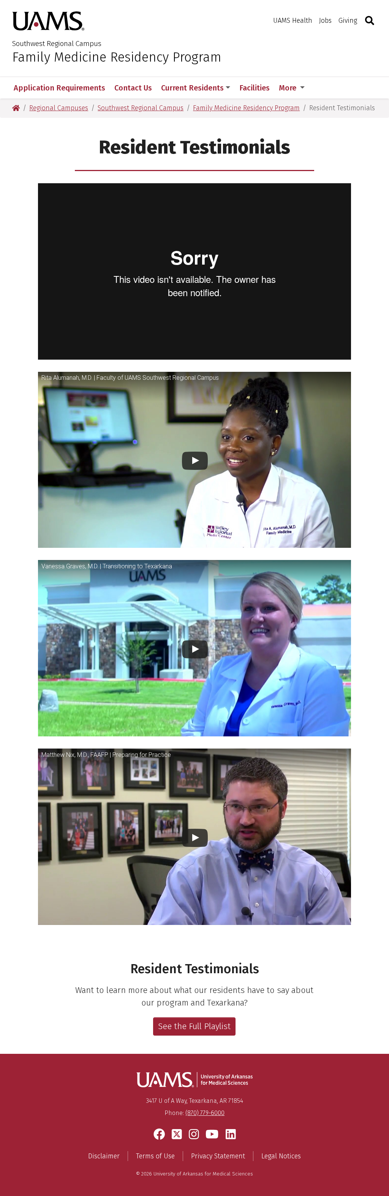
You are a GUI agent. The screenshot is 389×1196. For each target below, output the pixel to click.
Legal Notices (281, 1156)
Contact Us (133, 87)
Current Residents (192, 87)
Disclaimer (104, 1156)
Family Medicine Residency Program (116, 57)
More (288, 87)
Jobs (325, 20)
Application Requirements (59, 87)
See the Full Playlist (194, 1026)
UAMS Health (292, 20)
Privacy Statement (218, 1156)
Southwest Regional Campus (56, 43)
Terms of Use (155, 1156)
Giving (347, 20)
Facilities (254, 87)
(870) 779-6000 (205, 1113)
